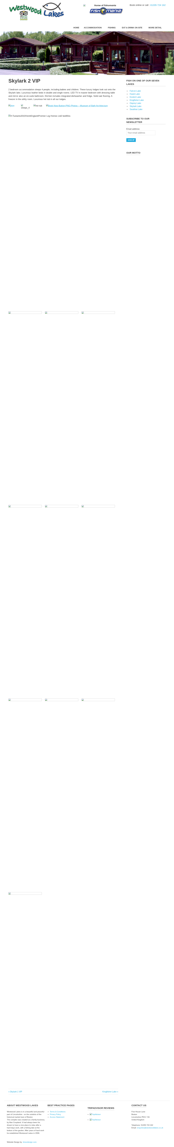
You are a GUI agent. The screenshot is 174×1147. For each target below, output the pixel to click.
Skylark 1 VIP (16, 1092)
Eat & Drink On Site (132, 28)
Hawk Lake (135, 94)
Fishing (112, 28)
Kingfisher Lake (109, 1092)
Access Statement (57, 1117)
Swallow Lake (136, 109)
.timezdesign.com (29, 1142)
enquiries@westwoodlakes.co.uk (150, 1128)
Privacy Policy (55, 1114)
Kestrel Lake (135, 97)
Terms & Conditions (57, 1112)
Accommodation (93, 28)
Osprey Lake (135, 103)
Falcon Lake (135, 91)
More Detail (155, 28)
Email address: (133, 129)
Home (76, 28)
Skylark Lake (135, 106)
